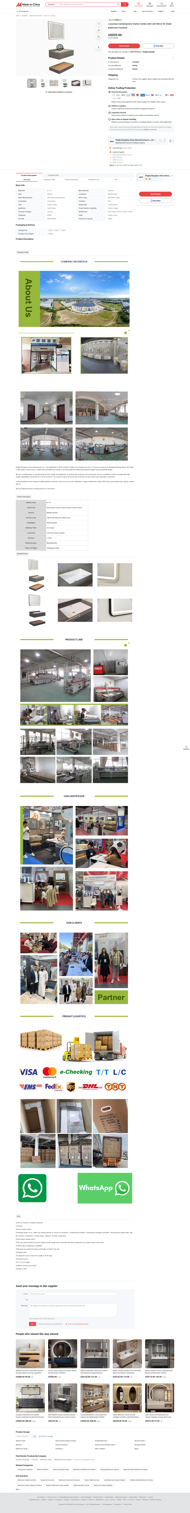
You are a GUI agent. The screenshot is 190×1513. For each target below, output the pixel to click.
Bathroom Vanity (21, 1449)
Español (50, 1499)
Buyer (124, 11)
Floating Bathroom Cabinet (109, 1469)
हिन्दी (124, 1499)
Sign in (172, 6)
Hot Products (41, 1497)
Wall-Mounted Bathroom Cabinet (84, 1469)
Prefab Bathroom (101, 1441)
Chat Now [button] (159, 46)
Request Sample (149, 52)
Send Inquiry (124, 46)
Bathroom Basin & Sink (61, 1469)
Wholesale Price (98, 1497)
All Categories (23, 11)
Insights (150, 1497)
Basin (136, 1449)
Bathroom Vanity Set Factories (69, 1480)
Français (66, 1499)
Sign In (111, 165)
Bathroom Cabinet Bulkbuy (103, 1485)
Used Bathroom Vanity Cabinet (114, 1480)
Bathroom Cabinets (49, 15)
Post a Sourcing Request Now (77, 1324)
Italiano (84, 1499)
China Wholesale (86, 1497)
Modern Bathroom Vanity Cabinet (57, 1485)
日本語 (119, 1499)
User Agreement (107, 1504)
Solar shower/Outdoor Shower (65, 1441)
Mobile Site (142, 1497)
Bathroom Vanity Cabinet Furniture (29, 1485)
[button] (127, 179)
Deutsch (91, 1499)
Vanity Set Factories (47, 1480)
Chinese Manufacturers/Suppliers (69, 1497)
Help (134, 11)
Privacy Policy (127, 1504)
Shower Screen (140, 1441)
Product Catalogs (47, 1436)
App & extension (147, 11)
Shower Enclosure (61, 1445)
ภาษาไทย (131, 1499)
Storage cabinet (140, 1445)
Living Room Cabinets (25, 1469)
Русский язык (75, 1499)
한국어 (113, 1499)
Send (32, 1324)
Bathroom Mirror (42, 1469)
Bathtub (18, 1445)
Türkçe (138, 1499)
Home (17, 15)
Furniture (24, 15)
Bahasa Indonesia (156, 1499)
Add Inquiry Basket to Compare (60, 92)
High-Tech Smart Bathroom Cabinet (135, 1469)
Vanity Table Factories (91, 1480)
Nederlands (99, 1499)
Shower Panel (20, 1441)
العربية (107, 1499)
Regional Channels (121, 1497)
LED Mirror (59, 1449)
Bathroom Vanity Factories (27, 1480)
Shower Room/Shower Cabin (105, 1445)
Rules (173, 11)
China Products (52, 1497)
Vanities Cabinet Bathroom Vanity (141, 1480)
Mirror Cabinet (100, 1449)
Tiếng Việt (145, 1499)
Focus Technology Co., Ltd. (81, 1504)
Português (58, 1499)
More (18, 1489)
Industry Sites (109, 1497)
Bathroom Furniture (35, 15)
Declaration (117, 1504)
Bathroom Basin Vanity (81, 1485)
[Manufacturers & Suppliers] (28, 4)
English (43, 1499)
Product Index (133, 1497)
